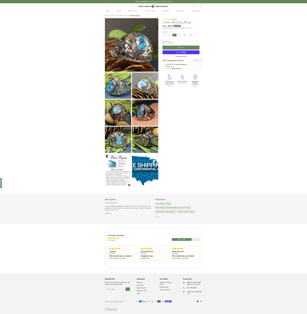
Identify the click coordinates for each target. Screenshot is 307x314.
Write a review (182, 239)
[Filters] (194, 239)
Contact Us (140, 285)
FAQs (138, 293)
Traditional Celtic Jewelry (186, 211)
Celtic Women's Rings (122, 15)
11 (191, 35)
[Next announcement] (199, 1)
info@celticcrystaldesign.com (194, 292)
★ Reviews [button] (1, 183)
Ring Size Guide (142, 290)
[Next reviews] (201, 66)
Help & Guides (141, 288)
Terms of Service (165, 290)
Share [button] (158, 217)
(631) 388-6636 (191, 287)
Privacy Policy (164, 287)
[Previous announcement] (108, 1)
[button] (106, 6)
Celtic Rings (112, 15)
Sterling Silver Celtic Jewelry (165, 211)
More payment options (181, 56)
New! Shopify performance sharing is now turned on (173, 207)
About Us (139, 282)
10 (185, 35)
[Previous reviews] (164, 66)
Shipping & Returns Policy (166, 283)
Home (106, 15)
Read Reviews (197, 60)
